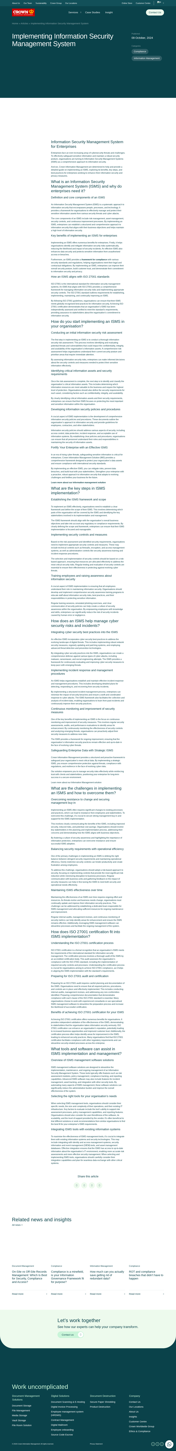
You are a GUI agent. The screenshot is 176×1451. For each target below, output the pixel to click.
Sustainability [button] (41, 3)
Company (134, 1396)
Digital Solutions (60, 1396)
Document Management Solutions (26, 1398)
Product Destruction (100, 1407)
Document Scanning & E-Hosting (68, 1402)
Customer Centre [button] (143, 3)
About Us (134, 1411)
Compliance (140, 51)
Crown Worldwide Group (141, 1426)
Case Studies (92, 12)
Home (15, 23)
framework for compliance (94, 259)
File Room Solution (22, 1425)
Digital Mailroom (59, 1425)
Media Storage (19, 1415)
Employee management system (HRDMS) (67, 1413)
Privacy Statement (96, 1444)
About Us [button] (16, 3)
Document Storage (21, 1405)
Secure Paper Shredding (102, 1402)
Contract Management (62, 1420)
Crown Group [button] (56, 3)
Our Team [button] (28, 3)
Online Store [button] (127, 3)
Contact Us (155, 12)
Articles (24, 23)
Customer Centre (138, 1421)
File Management (21, 1410)
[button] (169, 1444)
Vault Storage (19, 1420)
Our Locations (136, 1407)
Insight (109, 12)
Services (73, 12)
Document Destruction (103, 1396)
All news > (17, 1225)
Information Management (147, 58)
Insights (133, 1416)
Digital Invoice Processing (64, 1407)
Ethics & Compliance (139, 1431)
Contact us (68, 1334)
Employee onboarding (62, 1430)
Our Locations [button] (71, 3)
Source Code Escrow (62, 1434)
